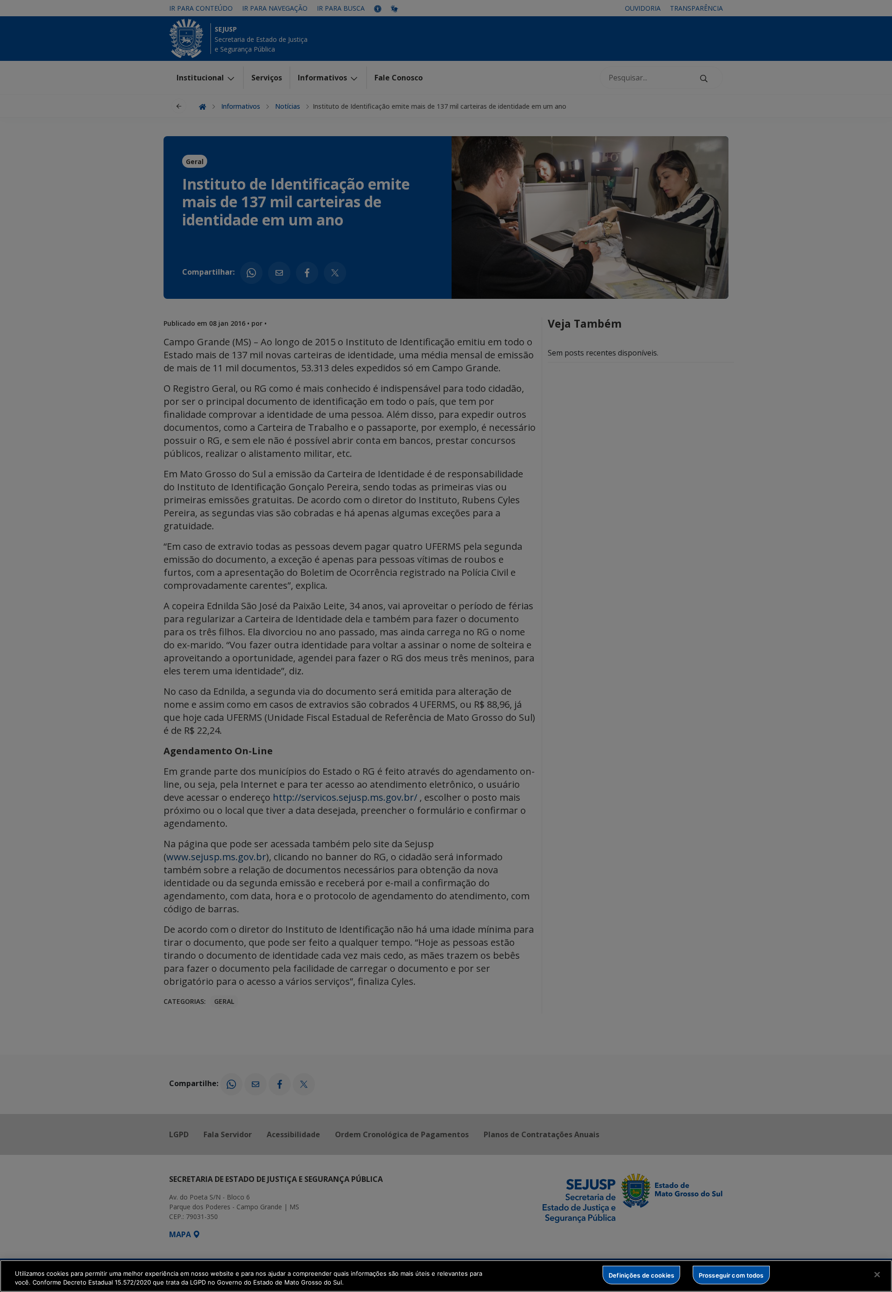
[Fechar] (877, 1275)
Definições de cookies (641, 1275)
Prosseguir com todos (731, 1275)
